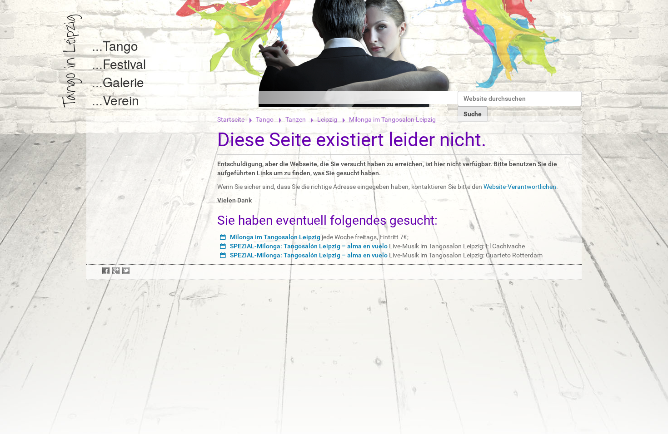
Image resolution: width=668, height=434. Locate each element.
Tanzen (295, 119)
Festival (124, 63)
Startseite (230, 119)
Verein (121, 100)
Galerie (123, 82)
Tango (120, 45)
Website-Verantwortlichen (520, 186)
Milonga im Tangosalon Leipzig (275, 237)
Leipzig (327, 119)
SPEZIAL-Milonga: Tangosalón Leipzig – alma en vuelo (309, 246)
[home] (72, 61)
